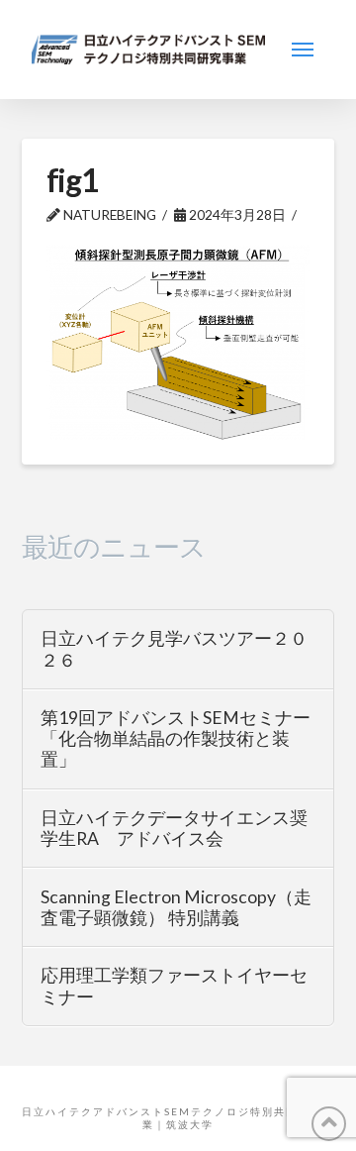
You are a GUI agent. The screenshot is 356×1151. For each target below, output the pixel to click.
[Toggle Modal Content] (302, 49)
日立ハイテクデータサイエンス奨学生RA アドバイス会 (174, 828)
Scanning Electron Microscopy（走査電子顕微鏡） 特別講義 (176, 907)
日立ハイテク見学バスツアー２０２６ (174, 649)
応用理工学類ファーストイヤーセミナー (174, 985)
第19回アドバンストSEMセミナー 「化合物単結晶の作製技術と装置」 (176, 738)
